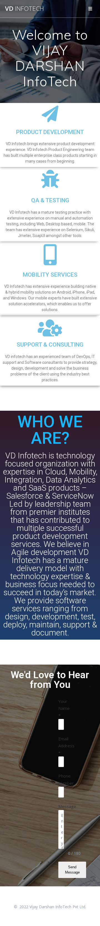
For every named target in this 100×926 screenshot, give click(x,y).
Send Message (72, 869)
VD (24, 9)
